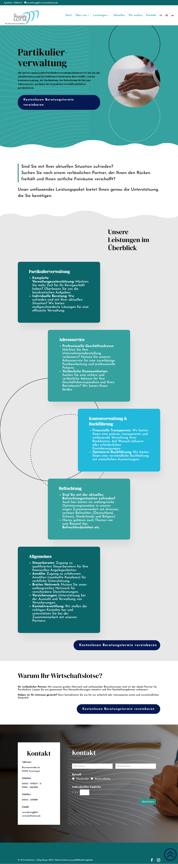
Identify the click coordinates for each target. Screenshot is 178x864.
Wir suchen (135, 15)
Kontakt (151, 15)
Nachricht (82, 779)
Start (68, 15)
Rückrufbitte (102, 779)
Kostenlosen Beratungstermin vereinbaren (48, 102)
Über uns (81, 15)
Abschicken (148, 802)
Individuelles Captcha (87, 787)
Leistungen (100, 15)
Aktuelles (119, 15)
